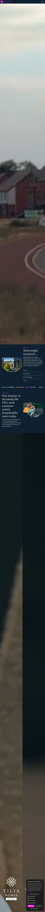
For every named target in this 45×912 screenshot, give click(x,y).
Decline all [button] (39, 905)
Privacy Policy (29, 891)
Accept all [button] (31, 905)
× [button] (42, 880)
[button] (12, 365)
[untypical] (6, 2)
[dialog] (35, 895)
